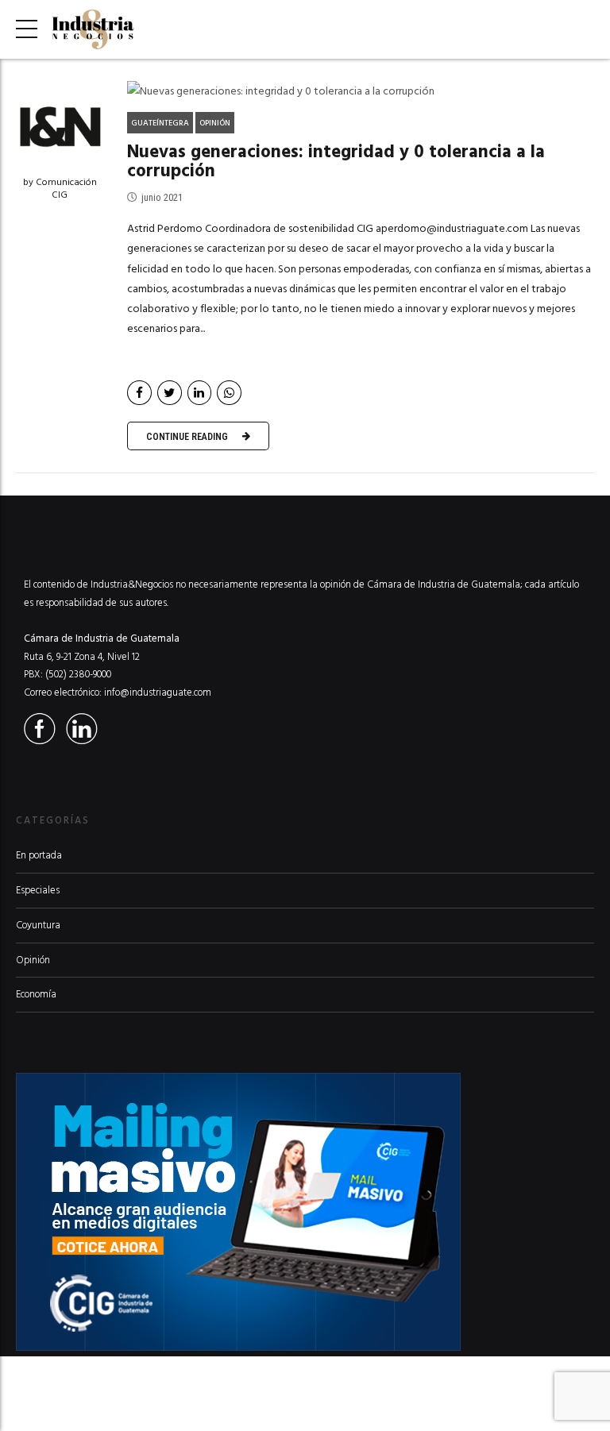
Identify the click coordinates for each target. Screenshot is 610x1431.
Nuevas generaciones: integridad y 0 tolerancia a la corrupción (336, 161)
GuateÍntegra (160, 123)
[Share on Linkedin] (199, 392)
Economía (36, 994)
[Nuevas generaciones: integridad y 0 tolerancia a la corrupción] (360, 91)
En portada (39, 855)
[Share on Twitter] (169, 392)
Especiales (38, 890)
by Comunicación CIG (60, 189)
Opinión (214, 123)
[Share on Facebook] (139, 392)
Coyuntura (38, 925)
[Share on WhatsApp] (229, 392)
